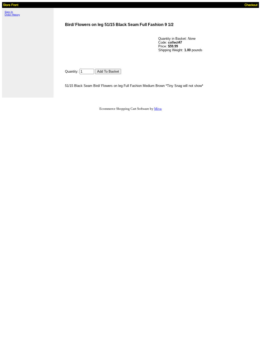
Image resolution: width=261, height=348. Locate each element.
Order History (12, 14)
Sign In (9, 11)
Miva (158, 109)
